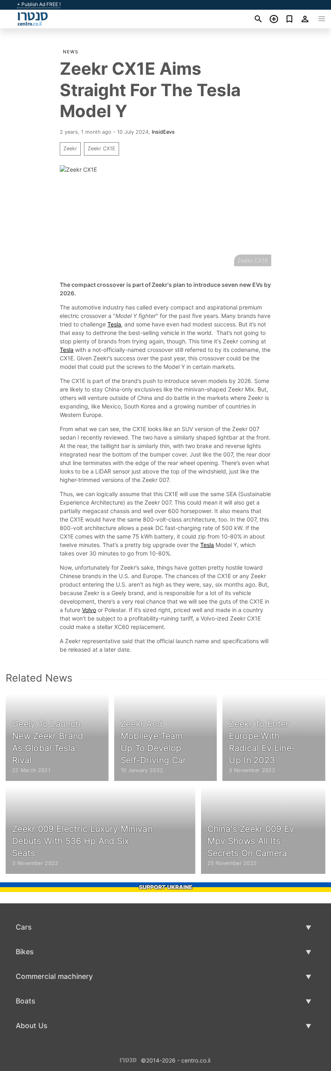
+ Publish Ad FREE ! (39, 4)
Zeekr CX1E (101, 148)
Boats (25, 1001)
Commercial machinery (54, 976)
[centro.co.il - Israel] (128, 1059)
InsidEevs (163, 132)
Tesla (114, 324)
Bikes (25, 951)
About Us (31, 1025)
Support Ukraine (166, 887)
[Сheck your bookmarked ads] (289, 19)
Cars (23, 927)
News (70, 52)
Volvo (89, 609)
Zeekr (70, 148)
